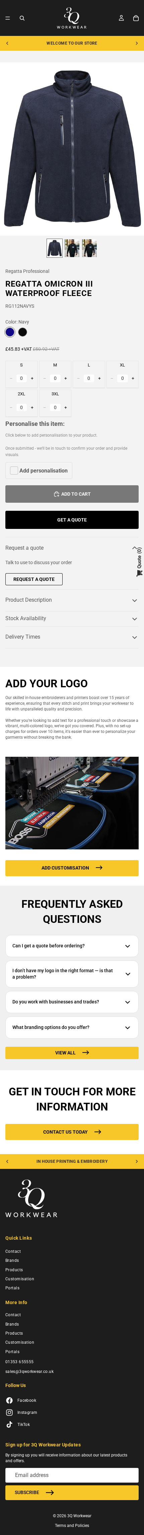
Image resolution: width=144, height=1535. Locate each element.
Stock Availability (25, 618)
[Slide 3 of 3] (89, 248)
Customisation (19, 1279)
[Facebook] (9, 1401)
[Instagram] (9, 1413)
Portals (12, 1288)
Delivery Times (22, 637)
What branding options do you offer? (50, 1027)
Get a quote (72, 520)
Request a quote (24, 548)
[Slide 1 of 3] (54, 248)
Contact (13, 1251)
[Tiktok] (9, 1425)
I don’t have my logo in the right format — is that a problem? (62, 974)
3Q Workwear (79, 1516)
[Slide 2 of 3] (72, 248)
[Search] (22, 18)
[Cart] (136, 18)
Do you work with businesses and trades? (55, 1001)
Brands (12, 1260)
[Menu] (7, 18)
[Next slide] (136, 43)
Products (14, 1270)
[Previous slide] (7, 43)
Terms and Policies (72, 1525)
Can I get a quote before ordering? (48, 945)
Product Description (28, 600)
